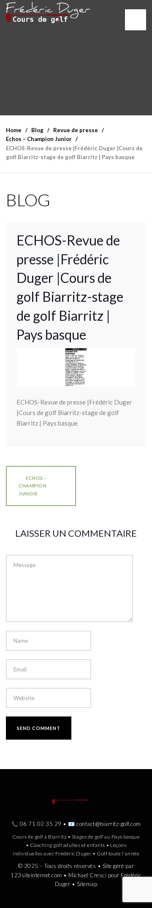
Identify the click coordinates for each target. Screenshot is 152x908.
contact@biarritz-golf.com (108, 823)
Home (14, 130)
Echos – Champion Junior (33, 485)
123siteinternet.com (36, 875)
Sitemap (87, 884)
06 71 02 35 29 (41, 823)
